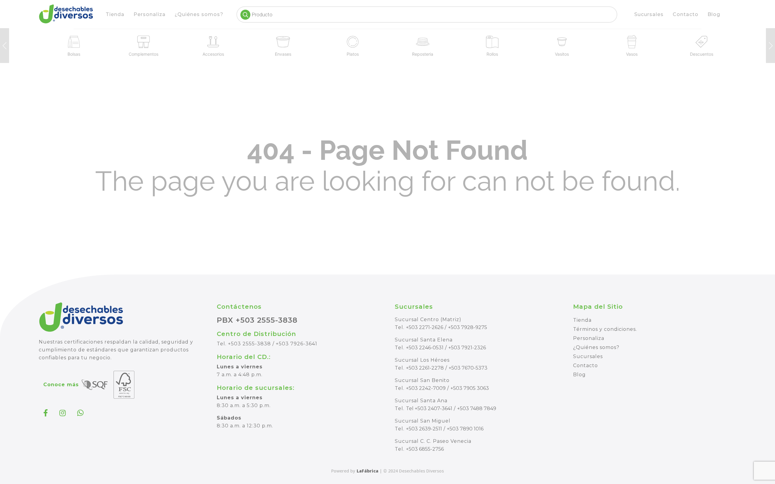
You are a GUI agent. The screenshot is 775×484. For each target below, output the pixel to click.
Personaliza (150, 14)
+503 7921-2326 (467, 348)
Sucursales (649, 14)
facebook (46, 413)
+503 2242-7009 (426, 388)
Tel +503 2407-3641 (429, 408)
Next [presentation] (770, 45)
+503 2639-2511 (424, 429)
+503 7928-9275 (467, 327)
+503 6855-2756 (425, 449)
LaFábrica (367, 471)
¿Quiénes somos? (199, 14)
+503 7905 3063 (469, 388)
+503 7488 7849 (476, 408)
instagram (63, 413)
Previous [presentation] (4, 45)
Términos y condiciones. (605, 329)
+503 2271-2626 (424, 327)
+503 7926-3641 (296, 344)
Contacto (685, 14)
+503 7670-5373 (468, 368)
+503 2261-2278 (425, 368)
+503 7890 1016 (465, 429)
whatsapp (81, 413)
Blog (713, 14)
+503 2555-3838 (249, 344)
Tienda (115, 14)
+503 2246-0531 (425, 348)
